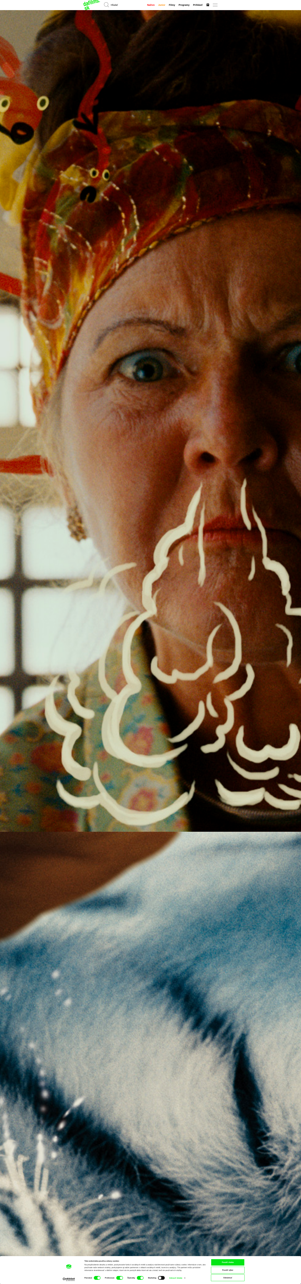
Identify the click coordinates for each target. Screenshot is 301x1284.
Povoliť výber (227, 1270)
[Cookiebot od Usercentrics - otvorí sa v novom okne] (69, 1279)
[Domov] (91, 5)
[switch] (119, 1278)
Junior (161, 5)
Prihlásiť (198, 5)
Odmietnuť (227, 1278)
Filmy (172, 5)
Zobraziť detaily (175, 1278)
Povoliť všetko (228, 1262)
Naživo (151, 5)
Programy (184, 5)
